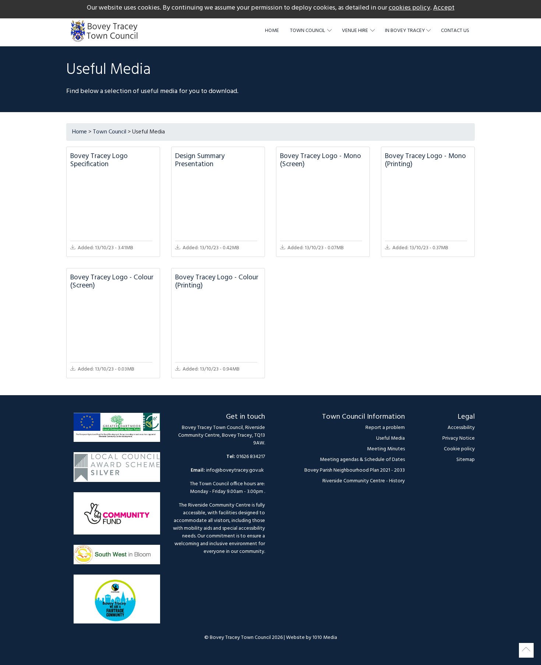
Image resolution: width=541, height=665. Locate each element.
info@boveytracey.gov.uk (235, 470)
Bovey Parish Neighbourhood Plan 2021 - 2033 (354, 470)
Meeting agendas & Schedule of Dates (362, 459)
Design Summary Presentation (199, 160)
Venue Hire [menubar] (355, 30)
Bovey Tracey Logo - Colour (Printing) (216, 281)
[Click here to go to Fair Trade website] (117, 602)
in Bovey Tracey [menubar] (405, 30)
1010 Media (324, 637)
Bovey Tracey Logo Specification (99, 160)
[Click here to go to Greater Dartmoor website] (117, 431)
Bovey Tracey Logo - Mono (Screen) (320, 160)
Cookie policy (459, 449)
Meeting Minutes (386, 449)
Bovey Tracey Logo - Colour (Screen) (111, 281)
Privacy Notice (458, 438)
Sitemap (465, 459)
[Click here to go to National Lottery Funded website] (117, 517)
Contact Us (455, 30)
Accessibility (461, 427)
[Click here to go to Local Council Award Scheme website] (117, 470)
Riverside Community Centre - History (363, 481)
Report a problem (385, 427)
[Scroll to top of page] (526, 650)
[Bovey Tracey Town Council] (106, 31)
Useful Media (390, 438)
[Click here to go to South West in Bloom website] (117, 558)
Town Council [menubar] (308, 30)
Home (272, 30)
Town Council (109, 132)
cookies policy (409, 8)
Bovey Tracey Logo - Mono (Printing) (425, 160)
